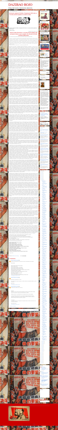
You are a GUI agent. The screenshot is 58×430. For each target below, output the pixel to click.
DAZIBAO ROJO (20, 4)
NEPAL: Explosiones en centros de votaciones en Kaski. (44, 337)
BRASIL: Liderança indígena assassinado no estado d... (44, 273)
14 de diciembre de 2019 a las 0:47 (15, 304)
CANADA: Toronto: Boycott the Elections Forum (44, 132)
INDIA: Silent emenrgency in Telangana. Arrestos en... (44, 221)
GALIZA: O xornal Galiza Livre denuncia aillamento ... (44, 234)
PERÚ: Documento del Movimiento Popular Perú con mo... (44, 327)
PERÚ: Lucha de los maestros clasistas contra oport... (44, 260)
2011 (41, 359)
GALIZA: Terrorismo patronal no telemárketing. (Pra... (44, 298)
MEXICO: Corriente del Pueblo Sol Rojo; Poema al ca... (44, 224)
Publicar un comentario (13, 306)
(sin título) (42, 128)
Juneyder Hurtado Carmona (14, 260)
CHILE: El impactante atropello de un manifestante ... (44, 212)
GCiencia (42, 371)
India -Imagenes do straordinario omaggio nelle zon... (44, 242)
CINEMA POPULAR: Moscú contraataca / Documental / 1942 (44, 210)
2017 (41, 353)
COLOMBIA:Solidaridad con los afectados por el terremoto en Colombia (44, 139)
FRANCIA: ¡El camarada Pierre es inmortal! (44, 304)
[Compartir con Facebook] (24, 255)
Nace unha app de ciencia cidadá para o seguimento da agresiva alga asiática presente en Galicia (44, 373)
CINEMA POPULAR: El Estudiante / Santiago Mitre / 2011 (44, 339)
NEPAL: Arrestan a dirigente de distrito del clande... (44, 285)
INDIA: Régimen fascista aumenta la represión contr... (44, 245)
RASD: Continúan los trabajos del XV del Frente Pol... (44, 219)
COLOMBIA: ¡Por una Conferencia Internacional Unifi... (44, 253)
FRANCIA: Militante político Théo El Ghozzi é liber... (44, 311)
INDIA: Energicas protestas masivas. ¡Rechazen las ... (44, 217)
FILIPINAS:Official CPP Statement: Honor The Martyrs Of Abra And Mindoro (44, 144)
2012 (41, 358)
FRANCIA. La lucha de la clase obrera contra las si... (44, 240)
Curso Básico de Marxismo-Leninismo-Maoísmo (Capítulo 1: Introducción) (44, 114)
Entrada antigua (35, 309)
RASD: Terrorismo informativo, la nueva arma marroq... (44, 322)
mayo (42, 347)
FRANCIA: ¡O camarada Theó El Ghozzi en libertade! (44, 302)
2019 (41, 179)
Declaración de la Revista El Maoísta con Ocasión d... (44, 193)
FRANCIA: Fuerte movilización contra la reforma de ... (44, 278)
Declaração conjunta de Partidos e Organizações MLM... (44, 262)
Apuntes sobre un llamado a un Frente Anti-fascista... (44, 264)
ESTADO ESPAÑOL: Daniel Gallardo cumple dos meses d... (44, 231)
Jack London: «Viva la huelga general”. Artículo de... (44, 204)
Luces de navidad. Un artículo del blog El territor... (44, 199)
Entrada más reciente (12, 309)
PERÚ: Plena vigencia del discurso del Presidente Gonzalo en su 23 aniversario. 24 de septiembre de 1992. (45, 160)
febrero (42, 350)
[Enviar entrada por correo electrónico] (21, 255)
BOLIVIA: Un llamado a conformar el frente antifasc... (44, 287)
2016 (41, 354)
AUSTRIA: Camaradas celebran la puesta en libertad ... (44, 289)
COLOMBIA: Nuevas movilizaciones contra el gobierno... (44, 314)
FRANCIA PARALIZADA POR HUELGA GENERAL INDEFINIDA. (44, 306)
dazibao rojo (46, 53)
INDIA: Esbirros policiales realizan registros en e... (44, 195)
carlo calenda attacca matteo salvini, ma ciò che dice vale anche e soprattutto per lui (44, 377)
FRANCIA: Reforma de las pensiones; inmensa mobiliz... (44, 238)
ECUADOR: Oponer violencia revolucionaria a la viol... (44, 334)
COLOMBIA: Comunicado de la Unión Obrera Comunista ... (44, 331)
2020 (41, 178)
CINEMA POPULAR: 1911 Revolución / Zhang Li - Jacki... (44, 251)
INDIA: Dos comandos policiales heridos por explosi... (44, 292)
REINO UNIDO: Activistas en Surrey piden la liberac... (44, 256)
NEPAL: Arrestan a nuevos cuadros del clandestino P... (44, 229)
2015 (41, 355)
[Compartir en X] (24, 255)
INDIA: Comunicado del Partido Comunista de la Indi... (44, 247)
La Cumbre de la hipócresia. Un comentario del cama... (44, 316)
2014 (41, 356)
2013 (41, 357)
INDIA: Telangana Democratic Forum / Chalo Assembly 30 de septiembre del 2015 (44, 130)
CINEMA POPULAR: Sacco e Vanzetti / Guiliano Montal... (44, 296)
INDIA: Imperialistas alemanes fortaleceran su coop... (44, 269)
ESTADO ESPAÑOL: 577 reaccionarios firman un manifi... (44, 271)
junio (42, 346)
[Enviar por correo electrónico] (22, 255)
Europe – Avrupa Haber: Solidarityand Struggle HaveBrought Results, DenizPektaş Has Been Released (44, 368)
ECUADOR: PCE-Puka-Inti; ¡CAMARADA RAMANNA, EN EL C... (44, 226)
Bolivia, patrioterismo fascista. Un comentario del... (44, 182)
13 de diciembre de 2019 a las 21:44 (15, 284)
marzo (42, 349)
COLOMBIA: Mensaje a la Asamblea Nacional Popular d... (44, 309)
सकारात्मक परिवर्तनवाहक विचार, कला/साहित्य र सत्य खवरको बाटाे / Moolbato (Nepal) (44, 381)
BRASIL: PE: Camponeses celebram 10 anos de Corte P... (44, 186)
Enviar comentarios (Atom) (25, 312)
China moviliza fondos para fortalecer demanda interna (44, 385)
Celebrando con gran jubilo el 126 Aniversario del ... (44, 197)
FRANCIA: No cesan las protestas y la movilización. (44, 188)
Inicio (24, 309)
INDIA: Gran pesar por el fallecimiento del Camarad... (44, 249)
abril (42, 348)
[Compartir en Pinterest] (25, 255)
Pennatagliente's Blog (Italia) (44, 375)
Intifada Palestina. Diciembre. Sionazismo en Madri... (43, 280)
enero (42, 351)
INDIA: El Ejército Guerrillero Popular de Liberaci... (44, 190)
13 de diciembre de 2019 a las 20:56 (15, 275)
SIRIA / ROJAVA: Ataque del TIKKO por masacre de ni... (44, 208)
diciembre (43, 180)
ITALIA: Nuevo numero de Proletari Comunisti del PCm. (44, 329)
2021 (41, 177)
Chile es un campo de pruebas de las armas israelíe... (44, 294)
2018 (41, 352)
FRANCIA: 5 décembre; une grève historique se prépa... (44, 320)
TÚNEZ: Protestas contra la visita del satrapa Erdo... (44, 184)
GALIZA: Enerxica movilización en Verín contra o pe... (44, 318)
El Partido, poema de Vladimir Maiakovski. (44, 300)
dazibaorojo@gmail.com (46, 68)
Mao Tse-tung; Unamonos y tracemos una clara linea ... (44, 201)
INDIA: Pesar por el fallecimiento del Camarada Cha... (44, 267)
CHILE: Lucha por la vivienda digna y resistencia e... (44, 206)
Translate (46, 78)
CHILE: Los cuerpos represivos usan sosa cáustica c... (44, 236)
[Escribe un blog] (23, 255)
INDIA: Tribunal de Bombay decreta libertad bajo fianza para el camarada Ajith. (44, 165)
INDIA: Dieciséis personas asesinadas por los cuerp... (44, 215)
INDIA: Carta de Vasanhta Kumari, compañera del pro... (44, 325)
